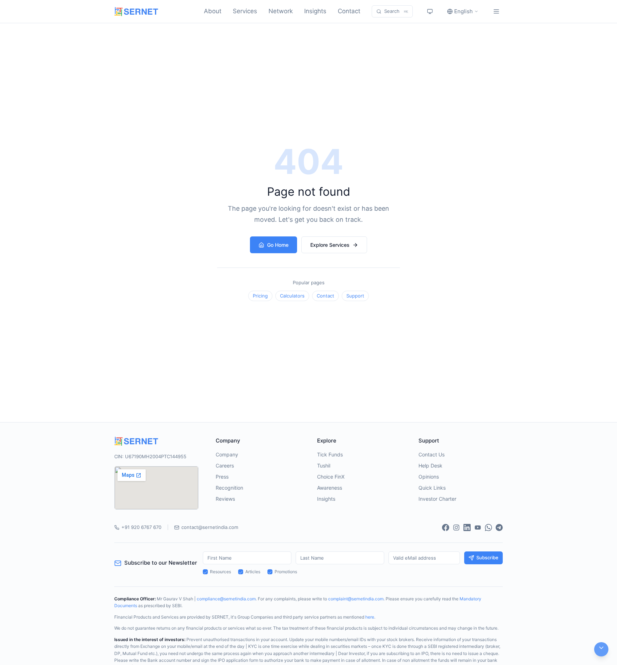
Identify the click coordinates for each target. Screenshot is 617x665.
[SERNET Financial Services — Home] (136, 11)
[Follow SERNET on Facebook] (445, 527)
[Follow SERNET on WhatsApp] (488, 527)
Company (227, 454)
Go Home (278, 245)
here (369, 617)
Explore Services (330, 245)
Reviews (225, 499)
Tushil (323, 465)
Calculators (292, 296)
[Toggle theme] (430, 11)
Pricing (260, 296)
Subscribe (487, 557)
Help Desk (430, 465)
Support (355, 296)
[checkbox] (205, 571)
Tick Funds (330, 454)
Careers (225, 465)
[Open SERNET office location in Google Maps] (156, 487)
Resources (220, 571)
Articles (252, 571)
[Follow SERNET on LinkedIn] (467, 527)
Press (222, 477)
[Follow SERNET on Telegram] (499, 527)
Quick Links (432, 488)
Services (245, 11)
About (212, 11)
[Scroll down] (601, 649)
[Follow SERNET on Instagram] (456, 527)
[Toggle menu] (496, 11)
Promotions (286, 571)
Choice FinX (331, 477)
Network (281, 11)
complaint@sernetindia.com (355, 598)
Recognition (229, 488)
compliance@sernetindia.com (226, 598)
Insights (315, 11)
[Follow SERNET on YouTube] (477, 527)
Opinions (428, 477)
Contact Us (431, 454)
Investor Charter (437, 499)
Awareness (329, 488)
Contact (349, 11)
